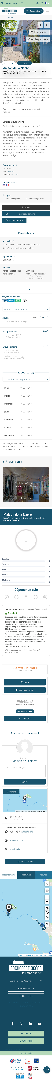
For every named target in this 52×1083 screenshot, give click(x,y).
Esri (25, 955)
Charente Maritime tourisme (16, 1068)
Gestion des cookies (26, 1053)
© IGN (29, 955)
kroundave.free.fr (16, 840)
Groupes (26, 1003)
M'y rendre (11, 791)
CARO (20, 1076)
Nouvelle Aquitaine (33, 1068)
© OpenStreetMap (37, 955)
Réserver (26, 207)
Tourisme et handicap (36, 1061)
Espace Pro (26, 1006)
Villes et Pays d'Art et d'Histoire (30, 1076)
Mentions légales (14, 1049)
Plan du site (4, 1049)
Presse (38, 1003)
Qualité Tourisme (27, 1061)
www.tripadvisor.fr (17, 849)
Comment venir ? (26, 988)
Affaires (14, 1003)
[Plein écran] (47, 884)
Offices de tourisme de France (15, 1061)
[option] (26, 485)
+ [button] (47, 897)
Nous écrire (27, 996)
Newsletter (26, 1041)
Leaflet (20, 955)
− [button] (47, 901)
